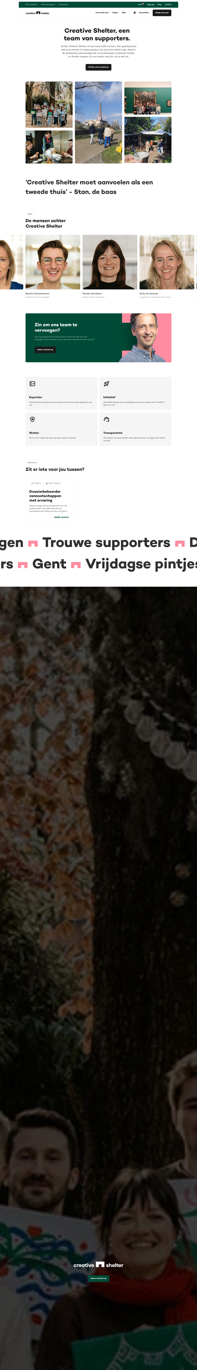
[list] (98, 267)
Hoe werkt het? (102, 13)
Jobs (140, 4)
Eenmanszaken (31, 4)
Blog (159, 4)
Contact (168, 4)
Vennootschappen (48, 4)
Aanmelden (144, 13)
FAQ (124, 13)
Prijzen (115, 13)
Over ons (150, 4)
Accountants (63, 4)
